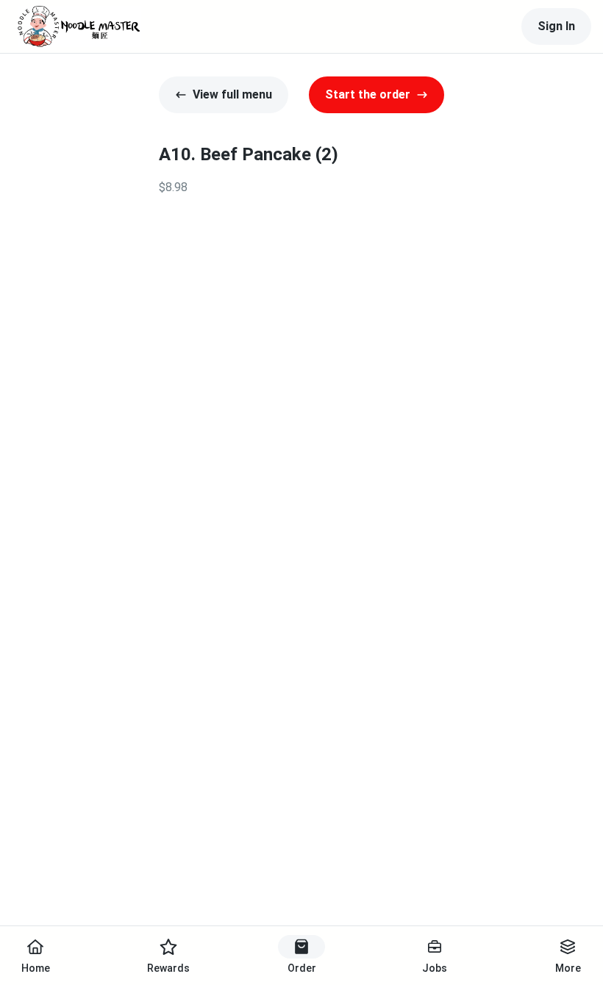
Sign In (556, 26)
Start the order (367, 94)
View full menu (232, 94)
